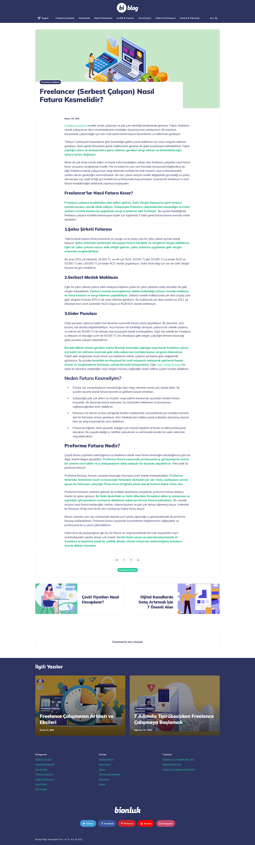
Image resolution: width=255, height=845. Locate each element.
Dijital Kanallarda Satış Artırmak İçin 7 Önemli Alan (156, 602)
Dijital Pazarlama (103, 18)
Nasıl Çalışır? (105, 764)
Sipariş (102, 769)
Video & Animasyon (166, 18)
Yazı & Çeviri (144, 18)
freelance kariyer (127, 570)
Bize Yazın (104, 779)
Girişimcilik (84, 18)
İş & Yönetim (41, 789)
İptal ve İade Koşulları (109, 774)
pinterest (128, 823)
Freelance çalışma (75, 125)
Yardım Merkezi (106, 759)
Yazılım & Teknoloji (189, 18)
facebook (108, 823)
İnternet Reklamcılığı (44, 764)
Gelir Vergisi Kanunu (169, 364)
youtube (148, 823)
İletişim (102, 784)
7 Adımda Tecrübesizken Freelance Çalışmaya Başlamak (174, 719)
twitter (90, 823)
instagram (167, 823)
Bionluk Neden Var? (172, 764)
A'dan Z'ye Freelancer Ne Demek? (179, 769)
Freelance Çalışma (65, 18)
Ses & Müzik (41, 784)
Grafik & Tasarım (125, 18)
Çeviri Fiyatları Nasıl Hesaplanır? (100, 599)
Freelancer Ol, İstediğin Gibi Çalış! (178, 759)
